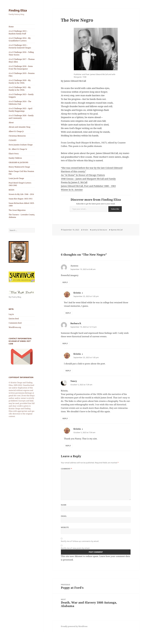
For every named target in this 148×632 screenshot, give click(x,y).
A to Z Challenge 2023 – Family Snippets (21, 95)
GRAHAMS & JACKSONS (18, 162)
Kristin (85, 230)
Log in (11, 314)
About (11, 122)
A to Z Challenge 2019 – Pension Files (22, 74)
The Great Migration (17, 210)
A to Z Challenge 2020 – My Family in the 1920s (20, 81)
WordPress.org (15, 327)
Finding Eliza (18, 10)
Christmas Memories (17, 136)
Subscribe (115, 209)
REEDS (11, 190)
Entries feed (14, 318)
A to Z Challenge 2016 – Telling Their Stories (21, 53)
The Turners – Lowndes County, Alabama (22, 215)
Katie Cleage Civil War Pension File (21, 172)
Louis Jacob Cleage (16, 178)
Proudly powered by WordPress (74, 626)
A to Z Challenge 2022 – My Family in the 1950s (20, 88)
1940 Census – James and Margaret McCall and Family (88, 178)
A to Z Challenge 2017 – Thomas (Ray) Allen (22, 60)
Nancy (73, 381)
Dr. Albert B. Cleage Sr (18, 149)
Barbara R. (75, 323)
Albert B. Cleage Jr (16, 131)
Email (64, 516)
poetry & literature (99, 230)
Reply (65, 282)
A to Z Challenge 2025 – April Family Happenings (20, 109)
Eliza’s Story (14, 153)
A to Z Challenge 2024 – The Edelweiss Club (20, 102)
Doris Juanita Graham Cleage (21, 144)
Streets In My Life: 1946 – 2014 (21, 194)
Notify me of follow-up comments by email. (80, 541)
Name (63, 505)
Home (11, 26)
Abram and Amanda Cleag (19, 127)
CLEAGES (12, 140)
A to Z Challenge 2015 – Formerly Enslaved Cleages (20, 46)
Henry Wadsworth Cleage (19, 167)
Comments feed (15, 323)
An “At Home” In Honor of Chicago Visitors (83, 175)
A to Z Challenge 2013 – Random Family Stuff (18, 32)
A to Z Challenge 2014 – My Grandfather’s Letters (20, 39)
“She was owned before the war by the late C (84, 167)
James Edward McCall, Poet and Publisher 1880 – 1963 (88, 186)
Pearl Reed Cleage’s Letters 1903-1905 (20, 184)
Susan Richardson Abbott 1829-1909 (21, 204)
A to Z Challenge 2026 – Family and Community (21, 116)
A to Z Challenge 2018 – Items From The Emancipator (21, 67)
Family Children (15, 158)
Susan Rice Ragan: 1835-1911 (21, 199)
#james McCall (117, 230)
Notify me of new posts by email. (75, 548)
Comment (66, 469)
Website (65, 527)
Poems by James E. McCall (74, 182)
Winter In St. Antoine (72, 189)
